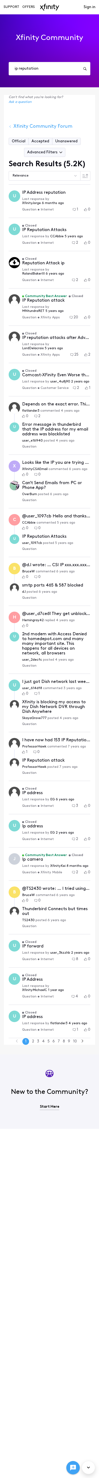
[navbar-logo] (49, 7)
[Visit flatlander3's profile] (14, 408)
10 (75, 1041)
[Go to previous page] (16, 1042)
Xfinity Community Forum (42, 126)
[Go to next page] (82, 1042)
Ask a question (20, 102)
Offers (28, 7)
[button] (19, 141)
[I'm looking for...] (84, 68)
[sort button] (85, 176)
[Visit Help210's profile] (14, 792)
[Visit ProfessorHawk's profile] (14, 300)
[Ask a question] (73, 1467)
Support (11, 7)
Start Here (49, 1107)
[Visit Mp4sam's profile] (14, 262)
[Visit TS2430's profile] (14, 911)
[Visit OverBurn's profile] (14, 485)
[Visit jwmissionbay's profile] (14, 337)
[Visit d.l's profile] (14, 588)
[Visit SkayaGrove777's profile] (14, 704)
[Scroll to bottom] (88, 1467)
